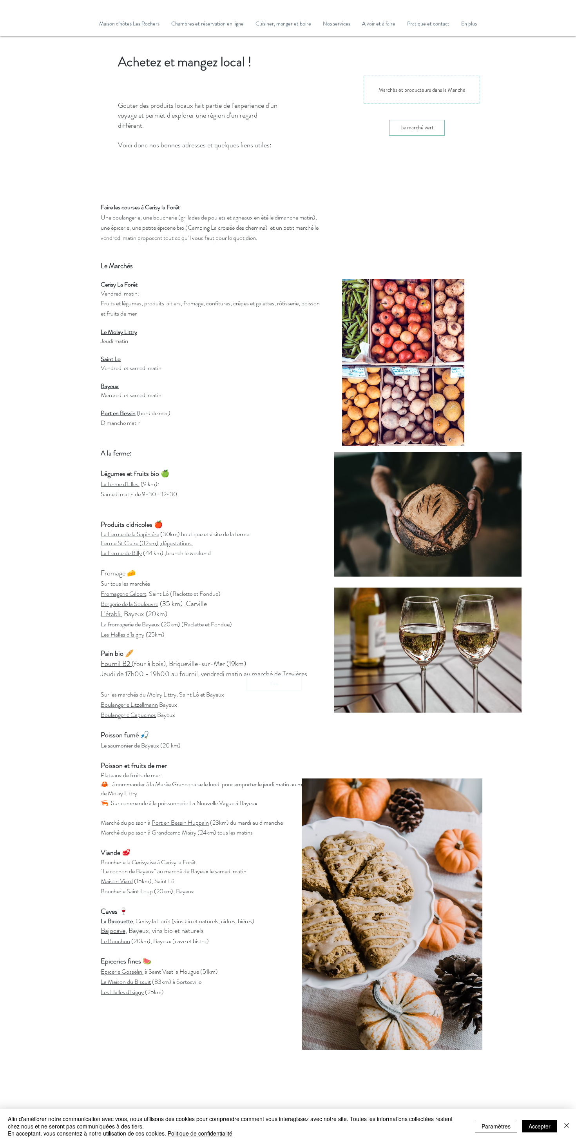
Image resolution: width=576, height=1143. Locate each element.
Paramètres (496, 1126)
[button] (207, 23)
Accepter (540, 1126)
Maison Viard (117, 880)
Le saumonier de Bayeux (130, 745)
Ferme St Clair (118, 543)
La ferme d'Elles (120, 483)
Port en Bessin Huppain (180, 822)
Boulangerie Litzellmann (129, 704)
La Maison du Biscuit (126, 981)
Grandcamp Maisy (174, 832)
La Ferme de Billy (121, 552)
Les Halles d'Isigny (122, 991)
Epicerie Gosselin (122, 971)
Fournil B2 (116, 664)
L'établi (111, 614)
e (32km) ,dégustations (164, 543)
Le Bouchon (115, 940)
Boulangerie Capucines (128, 714)
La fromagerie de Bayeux (130, 624)
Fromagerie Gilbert (123, 593)
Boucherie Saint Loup (127, 891)
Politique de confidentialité (200, 1133)
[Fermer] (566, 1126)
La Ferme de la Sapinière (130, 534)
